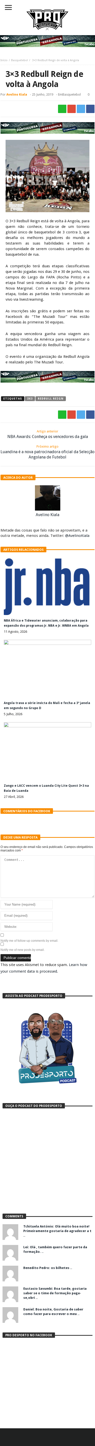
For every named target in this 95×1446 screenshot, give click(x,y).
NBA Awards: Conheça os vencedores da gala (47, 434)
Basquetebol (19, 60)
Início (4, 60)
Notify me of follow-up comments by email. (29, 941)
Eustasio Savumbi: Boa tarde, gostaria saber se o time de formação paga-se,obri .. (55, 1293)
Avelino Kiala (16, 94)
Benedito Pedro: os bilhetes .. (47, 1268)
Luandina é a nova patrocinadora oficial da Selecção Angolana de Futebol (47, 452)
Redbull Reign (51, 398)
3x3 (30, 398)
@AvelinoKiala (77, 535)
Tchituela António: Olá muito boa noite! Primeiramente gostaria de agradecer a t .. (57, 1230)
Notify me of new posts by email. (23, 950)
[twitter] (81, 109)
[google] (71, 109)
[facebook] (90, 109)
